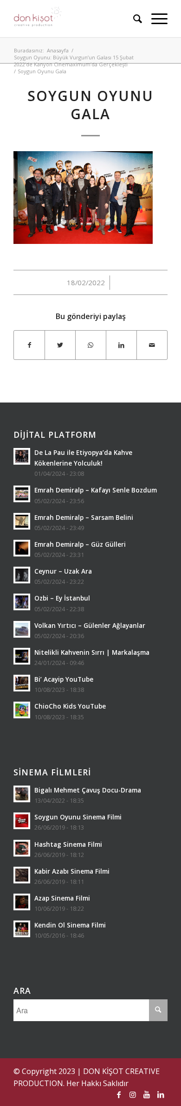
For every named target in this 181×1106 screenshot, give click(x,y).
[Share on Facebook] (29, 345)
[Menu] (155, 18)
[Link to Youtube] (147, 1094)
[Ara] (133, 18)
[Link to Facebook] (119, 1094)
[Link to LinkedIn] (161, 1094)
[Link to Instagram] (133, 1094)
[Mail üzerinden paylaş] (152, 345)
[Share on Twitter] (60, 345)
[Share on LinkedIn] (121, 345)
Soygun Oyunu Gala (90, 104)
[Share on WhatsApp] (91, 345)
